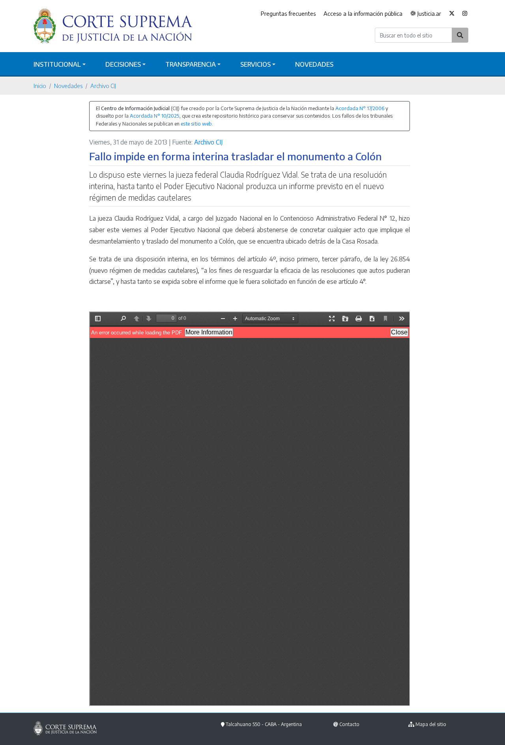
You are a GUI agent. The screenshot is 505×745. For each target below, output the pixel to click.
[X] (451, 13)
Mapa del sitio (430, 724)
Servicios (255, 64)
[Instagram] (464, 13)
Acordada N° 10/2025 (154, 116)
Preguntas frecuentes (288, 13)
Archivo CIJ (103, 85)
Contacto (349, 724)
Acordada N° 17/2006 (359, 108)
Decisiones (123, 64)
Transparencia (190, 64)
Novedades (314, 64)
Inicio (40, 85)
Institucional (57, 64)
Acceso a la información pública (363, 13)
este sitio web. (197, 123)
